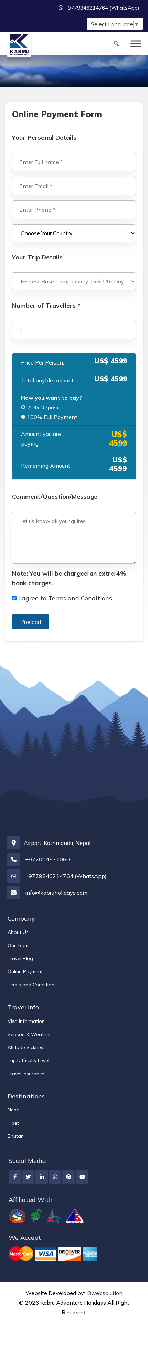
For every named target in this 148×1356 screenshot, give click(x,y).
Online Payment (25, 971)
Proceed (30, 621)
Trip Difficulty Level (28, 1060)
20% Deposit (43, 407)
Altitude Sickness (27, 1047)
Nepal (14, 1110)
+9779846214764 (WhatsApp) (102, 7)
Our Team (19, 945)
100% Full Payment (52, 416)
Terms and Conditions (80, 598)
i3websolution (104, 1292)
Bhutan (16, 1136)
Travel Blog (20, 958)
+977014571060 (47, 859)
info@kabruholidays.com (56, 892)
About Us (18, 932)
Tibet (13, 1123)
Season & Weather (29, 1034)
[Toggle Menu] (135, 43)
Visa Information (26, 1021)
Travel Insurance (26, 1073)
